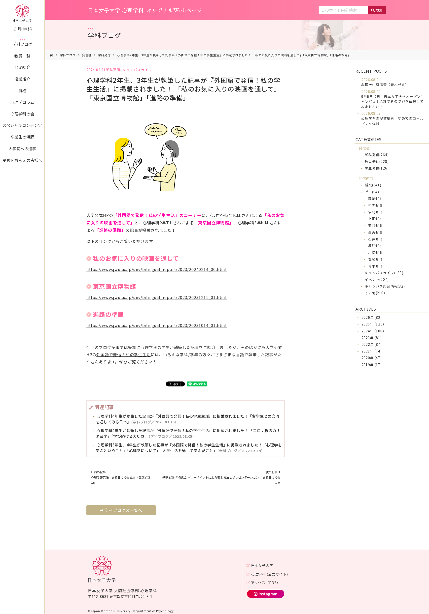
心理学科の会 (22, 114)
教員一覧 (22, 56)
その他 (375, 292)
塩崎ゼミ (375, 259)
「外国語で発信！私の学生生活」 (146, 215)
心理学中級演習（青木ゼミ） (385, 82)
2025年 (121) (372, 324)
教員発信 (377, 161)
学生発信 (377, 168)
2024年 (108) (372, 330)
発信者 (86, 55)
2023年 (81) (371, 337)
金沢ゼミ (375, 232)
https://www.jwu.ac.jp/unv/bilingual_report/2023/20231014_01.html (156, 325)
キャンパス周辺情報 (385, 286)
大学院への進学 (22, 148)
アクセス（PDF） (265, 582)
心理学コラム (22, 102)
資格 (22, 90)
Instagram (267, 594)
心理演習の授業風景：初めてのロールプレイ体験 (392, 118)
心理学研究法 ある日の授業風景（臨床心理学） (120, 477)
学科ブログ (22, 44)
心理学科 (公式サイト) (269, 574)
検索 (378, 10)
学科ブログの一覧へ (123, 510)
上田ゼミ (375, 218)
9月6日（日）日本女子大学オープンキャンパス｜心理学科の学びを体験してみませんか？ (392, 99)
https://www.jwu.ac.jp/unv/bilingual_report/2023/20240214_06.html (156, 269)
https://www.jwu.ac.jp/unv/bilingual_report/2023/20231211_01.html (156, 297)
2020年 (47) (371, 357)
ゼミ (372, 191)
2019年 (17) (371, 364)
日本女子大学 (262, 565)
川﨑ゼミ (375, 252)
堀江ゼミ (375, 245)
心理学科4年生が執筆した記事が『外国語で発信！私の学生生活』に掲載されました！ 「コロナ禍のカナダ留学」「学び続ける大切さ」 (188, 433)
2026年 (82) (371, 317)
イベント (377, 279)
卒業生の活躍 (22, 137)
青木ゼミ (375, 265)
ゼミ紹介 (22, 67)
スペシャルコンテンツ (22, 125)
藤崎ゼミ (375, 198)
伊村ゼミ (375, 211)
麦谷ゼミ (375, 225)
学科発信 (104, 55)
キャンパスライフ (137, 69)
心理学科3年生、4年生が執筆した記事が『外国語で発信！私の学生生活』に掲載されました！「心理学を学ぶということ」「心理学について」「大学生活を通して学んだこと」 (189, 447)
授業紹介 (22, 79)
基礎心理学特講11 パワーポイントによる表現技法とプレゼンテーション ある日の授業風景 (221, 477)
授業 (373, 184)
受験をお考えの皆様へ (22, 160)
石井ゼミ (375, 238)
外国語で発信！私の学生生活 (123, 354)
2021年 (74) (371, 351)
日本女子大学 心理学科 (145, 10)
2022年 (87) (371, 344)
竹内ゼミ (375, 205)
